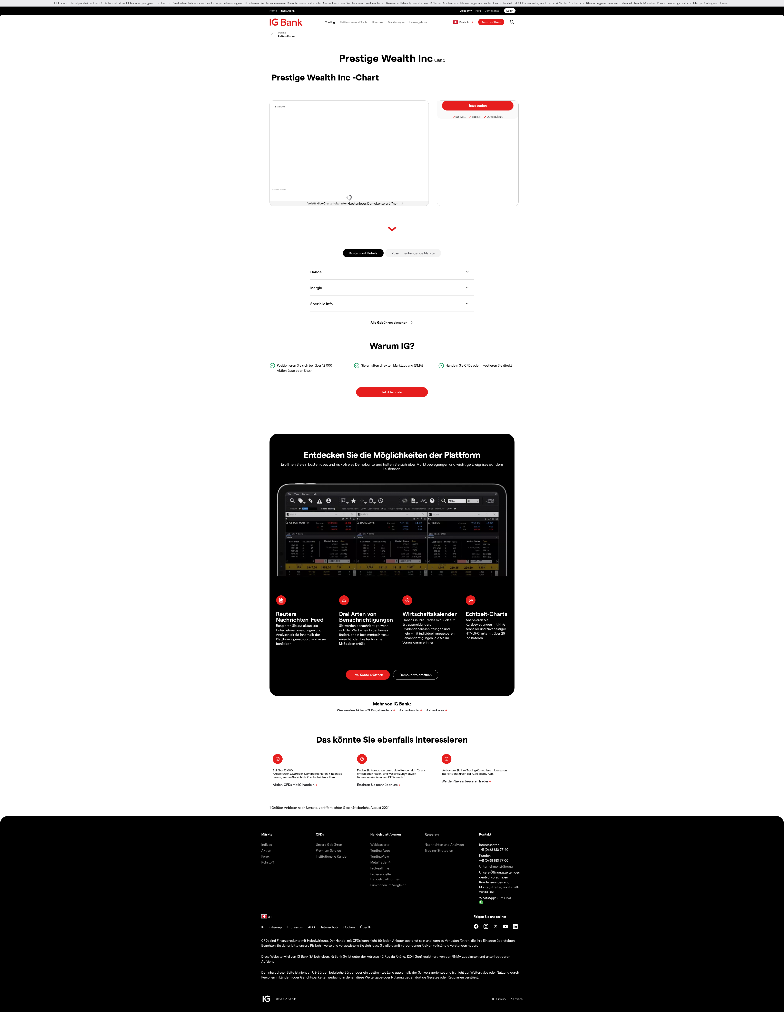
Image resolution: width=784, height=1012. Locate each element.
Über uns (377, 22)
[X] (495, 926)
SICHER (476, 116)
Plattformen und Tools (353, 22)
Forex (265, 856)
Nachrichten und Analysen (444, 844)
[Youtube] (505, 926)
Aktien (266, 850)
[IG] (286, 22)
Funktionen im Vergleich (388, 885)
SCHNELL (460, 116)
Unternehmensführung (496, 866)
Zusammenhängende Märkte (413, 253)
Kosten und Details (363, 253)
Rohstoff (267, 862)
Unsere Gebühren (329, 844)
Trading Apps (380, 850)
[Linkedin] (515, 926)
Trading (330, 22)
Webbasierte (380, 844)
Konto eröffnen (491, 22)
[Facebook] (476, 926)
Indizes (266, 844)
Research (432, 834)
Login (509, 10)
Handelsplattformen (385, 834)
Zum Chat (504, 898)
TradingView (379, 856)
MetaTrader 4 (380, 862)
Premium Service (328, 850)
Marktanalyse (396, 22)
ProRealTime (379, 868)
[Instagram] (485, 926)
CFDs (320, 834)
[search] (511, 22)
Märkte (266, 834)
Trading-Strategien (439, 850)
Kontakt (485, 834)
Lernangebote (418, 22)
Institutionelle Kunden (332, 856)
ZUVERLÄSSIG (495, 116)
